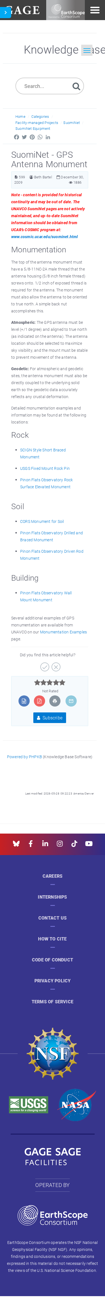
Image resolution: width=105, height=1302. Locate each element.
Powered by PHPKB (24, 756)
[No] (55, 665)
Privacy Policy (52, 980)
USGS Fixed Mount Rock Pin (45, 468)
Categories (40, 116)
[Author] (31, 177)
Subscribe (51, 718)
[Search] (76, 85)
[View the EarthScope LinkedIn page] (45, 845)
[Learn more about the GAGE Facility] (21, 9)
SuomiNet (71, 122)
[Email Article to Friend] (71, 701)
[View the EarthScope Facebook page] (31, 845)
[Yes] (44, 665)
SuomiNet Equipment (32, 128)
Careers (52, 876)
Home (20, 116)
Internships (52, 897)
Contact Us (52, 918)
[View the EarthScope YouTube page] (89, 845)
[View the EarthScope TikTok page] (74, 845)
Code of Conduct (52, 960)
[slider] (49, 682)
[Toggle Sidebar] (5, 12)
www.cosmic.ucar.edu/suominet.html (44, 236)
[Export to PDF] (39, 701)
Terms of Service (52, 1001)
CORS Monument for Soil (42, 521)
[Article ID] (16, 177)
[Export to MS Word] (24, 701)
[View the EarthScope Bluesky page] (16, 845)
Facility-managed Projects (36, 122)
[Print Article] (54, 701)
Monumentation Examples (63, 632)
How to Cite (52, 939)
